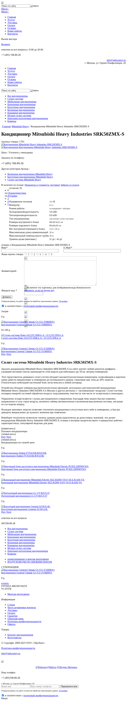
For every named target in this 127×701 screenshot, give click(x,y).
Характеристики (17, 193)
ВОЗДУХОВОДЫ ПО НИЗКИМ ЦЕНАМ (29, 562)
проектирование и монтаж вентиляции (28, 559)
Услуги (11, 19)
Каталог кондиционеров (20, 634)
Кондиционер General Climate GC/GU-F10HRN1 (26, 351)
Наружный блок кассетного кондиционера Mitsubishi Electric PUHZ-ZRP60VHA (43, 469)
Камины (11, 121)
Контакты (12, 33)
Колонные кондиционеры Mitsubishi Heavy (30, 174)
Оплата (11, 25)
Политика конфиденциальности (24, 621)
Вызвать (5, 44)
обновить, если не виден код (39, 290)
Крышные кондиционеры (21, 112)
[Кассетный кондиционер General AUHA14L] (25, 506)
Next (8, 354)
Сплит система (15, 98)
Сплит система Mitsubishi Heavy (24, 179)
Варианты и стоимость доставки (42, 185)
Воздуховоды (14, 637)
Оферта (11, 624)
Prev (3, 354)
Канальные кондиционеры (21, 104)
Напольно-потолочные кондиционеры (27, 118)
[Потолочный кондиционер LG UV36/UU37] (25, 493)
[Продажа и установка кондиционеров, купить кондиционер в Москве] (2, 3)
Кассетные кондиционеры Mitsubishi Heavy (30, 177)
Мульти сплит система (19, 115)
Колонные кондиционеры (21, 110)
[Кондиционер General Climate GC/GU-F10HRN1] (28, 348)
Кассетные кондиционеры (21, 107)
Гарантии (12, 616)
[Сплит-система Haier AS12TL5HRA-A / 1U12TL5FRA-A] (32, 335)
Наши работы (14, 31)
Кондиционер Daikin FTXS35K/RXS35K (22, 456)
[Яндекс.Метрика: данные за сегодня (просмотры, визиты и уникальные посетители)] (67, 667)
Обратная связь (15, 618)
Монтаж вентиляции (18, 594)
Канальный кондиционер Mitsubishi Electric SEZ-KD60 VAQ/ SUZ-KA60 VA (41, 482)
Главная (11, 17)
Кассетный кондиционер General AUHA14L (24, 509)
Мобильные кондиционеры (21, 101)
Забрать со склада (70, 185)
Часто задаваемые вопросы (21, 607)
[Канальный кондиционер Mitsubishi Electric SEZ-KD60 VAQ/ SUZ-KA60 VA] (42, 479)
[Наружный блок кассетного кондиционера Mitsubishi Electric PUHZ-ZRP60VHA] (45, 466)
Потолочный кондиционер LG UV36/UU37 (24, 496)
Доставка (12, 22)
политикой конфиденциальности (40, 306)
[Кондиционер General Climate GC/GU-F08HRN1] (28, 322)
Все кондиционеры (17, 96)
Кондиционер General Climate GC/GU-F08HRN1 (26, 324)
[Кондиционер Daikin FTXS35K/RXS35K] (24, 453)
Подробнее (63, 301)
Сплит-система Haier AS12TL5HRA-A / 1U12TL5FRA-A (31, 338)
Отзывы (11, 28)
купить (5, 583)
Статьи (11, 604)
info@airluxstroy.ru (116, 60)
